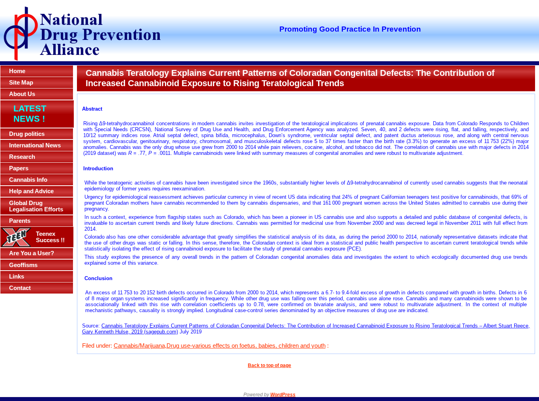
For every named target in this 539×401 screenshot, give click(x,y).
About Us (22, 94)
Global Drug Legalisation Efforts (36, 206)
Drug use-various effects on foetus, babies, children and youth (246, 346)
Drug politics (27, 134)
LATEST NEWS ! (29, 114)
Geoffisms (23, 265)
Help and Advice (31, 191)
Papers (18, 168)
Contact (20, 288)
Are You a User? (31, 253)
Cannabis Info (28, 180)
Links (16, 276)
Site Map (21, 82)
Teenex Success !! (50, 237)
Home (17, 71)
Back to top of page (269, 365)
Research (22, 157)
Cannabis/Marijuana (139, 346)
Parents (19, 221)
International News (35, 145)
